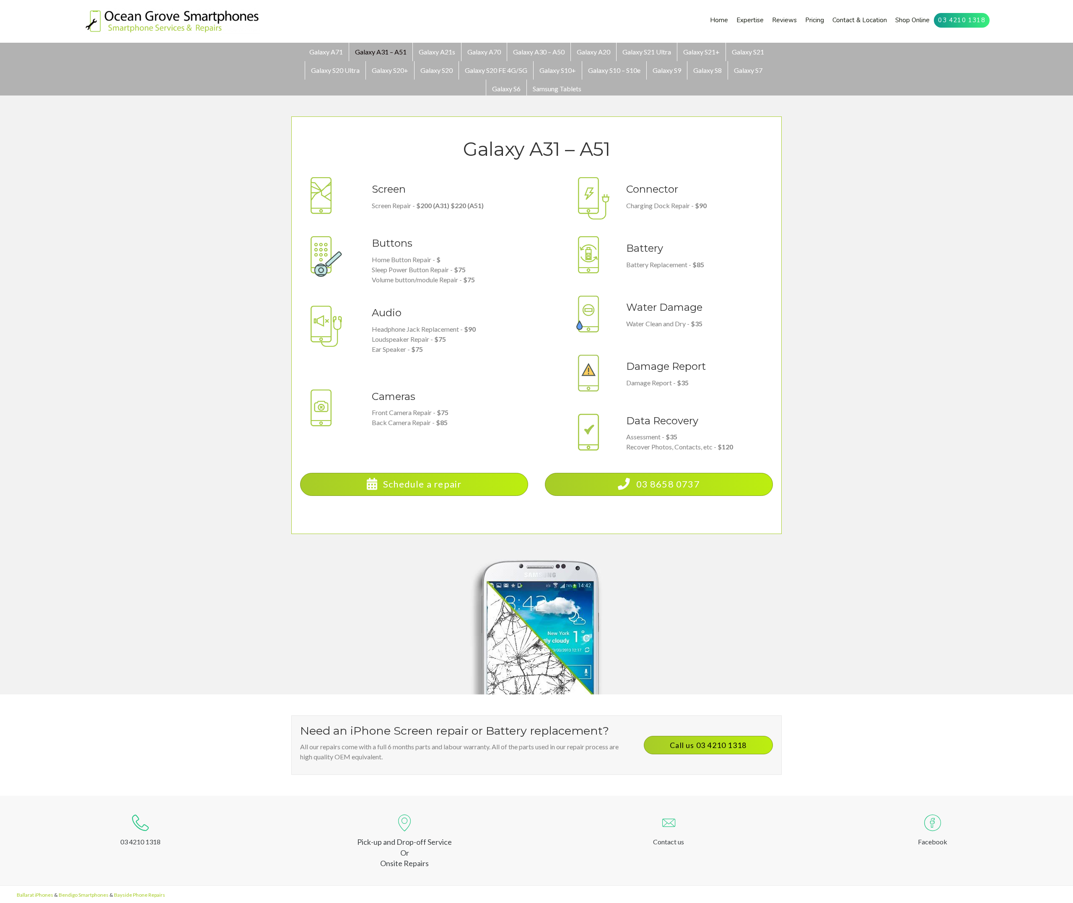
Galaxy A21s (437, 52)
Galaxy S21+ (701, 52)
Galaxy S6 (506, 89)
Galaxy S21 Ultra (646, 52)
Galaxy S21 (748, 52)
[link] (719, 20)
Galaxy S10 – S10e (614, 70)
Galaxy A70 (484, 52)
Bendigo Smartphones (84, 895)
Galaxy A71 (326, 52)
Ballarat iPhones (35, 895)
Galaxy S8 (707, 70)
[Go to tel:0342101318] (140, 832)
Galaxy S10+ (557, 70)
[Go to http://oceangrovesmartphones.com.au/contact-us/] (668, 832)
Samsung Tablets (557, 89)
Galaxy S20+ (390, 70)
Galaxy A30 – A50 (539, 52)
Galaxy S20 (436, 70)
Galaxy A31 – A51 (381, 52)
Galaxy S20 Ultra (335, 70)
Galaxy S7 (748, 70)
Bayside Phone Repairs (139, 895)
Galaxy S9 (667, 70)
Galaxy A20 (593, 52)
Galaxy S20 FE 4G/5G (496, 70)
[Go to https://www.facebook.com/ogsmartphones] (932, 832)
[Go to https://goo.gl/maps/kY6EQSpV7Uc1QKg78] (404, 841)
